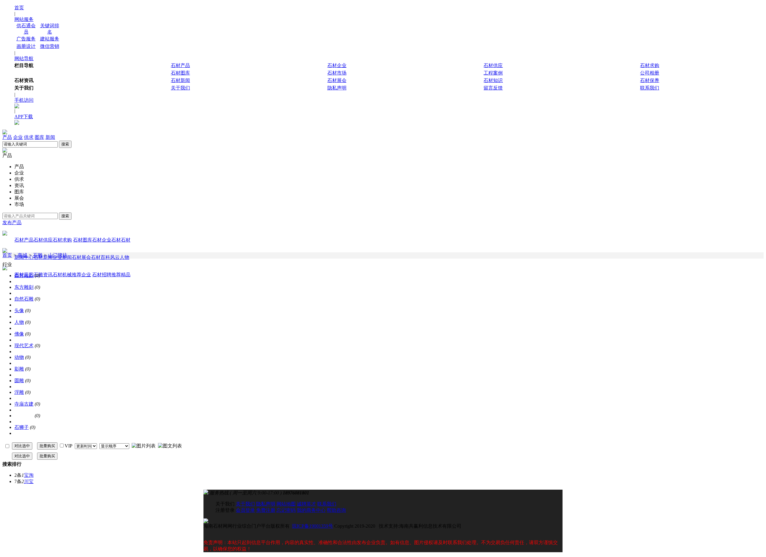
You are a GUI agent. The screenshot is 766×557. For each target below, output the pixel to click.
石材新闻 (180, 80)
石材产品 (180, 65)
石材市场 (336, 72)
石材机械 (62, 274)
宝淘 (29, 475)
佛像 (19, 333)
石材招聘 (101, 274)
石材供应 (493, 65)
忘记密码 (286, 510)
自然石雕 (24, 298)
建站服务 (49, 38)
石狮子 (21, 427)
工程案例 (493, 72)
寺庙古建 (24, 403)
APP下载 (23, 116)
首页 (19, 7)
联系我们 (649, 87)
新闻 (50, 137)
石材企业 (336, 65)
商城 (22, 255)
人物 (19, 322)
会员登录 (245, 510)
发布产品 (12, 222)
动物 (19, 357)
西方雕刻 (24, 275)
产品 (7, 137)
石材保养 (649, 80)
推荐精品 (120, 274)
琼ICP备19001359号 (312, 526)
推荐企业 (81, 274)
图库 (39, 137)
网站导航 (24, 58)
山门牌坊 (57, 255)
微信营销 (49, 46)
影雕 (19, 368)
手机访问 (24, 100)
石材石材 (120, 239)
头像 (19, 310)
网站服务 (24, 19)
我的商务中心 (311, 510)
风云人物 (119, 257)
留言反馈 (493, 87)
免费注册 (265, 510)
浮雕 (19, 392)
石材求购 (649, 65)
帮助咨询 (336, 510)
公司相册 (649, 72)
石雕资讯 (43, 274)
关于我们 (180, 87)
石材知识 (493, 80)
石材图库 (180, 72)
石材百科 (100, 257)
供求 (29, 137)
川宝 (29, 481)
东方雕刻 (24, 287)
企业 (18, 137)
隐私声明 (336, 87)
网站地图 (286, 503)
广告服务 (26, 38)
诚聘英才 (306, 503)
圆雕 (19, 380)
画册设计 (26, 46)
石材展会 (336, 80)
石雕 (37, 255)
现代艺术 (24, 345)
